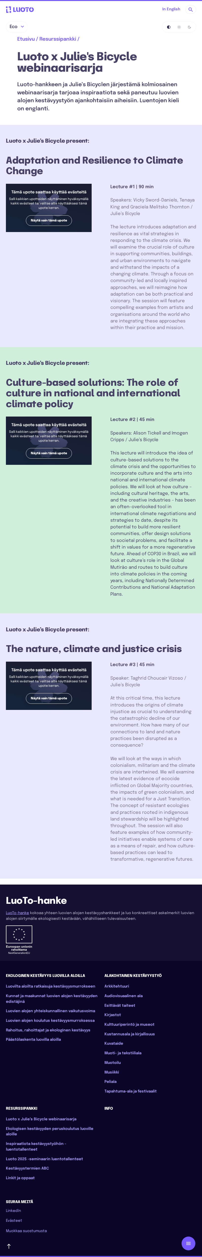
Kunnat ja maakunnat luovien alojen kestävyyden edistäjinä (52, 999)
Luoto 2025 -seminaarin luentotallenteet (44, 1159)
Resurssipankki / (59, 39)
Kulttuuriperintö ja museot (129, 1025)
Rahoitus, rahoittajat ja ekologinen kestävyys (48, 1030)
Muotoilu (112, 1063)
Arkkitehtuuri (116, 987)
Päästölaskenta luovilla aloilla (33, 1040)
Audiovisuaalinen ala (123, 996)
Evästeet (14, 1221)
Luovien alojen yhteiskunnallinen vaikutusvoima (50, 1011)
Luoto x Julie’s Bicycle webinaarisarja (41, 1119)
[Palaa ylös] (101, 1246)
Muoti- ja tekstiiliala (122, 1053)
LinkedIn (13, 1211)
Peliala (110, 1082)
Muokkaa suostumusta (26, 1231)
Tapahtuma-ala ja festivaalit (130, 1091)
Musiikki (111, 1072)
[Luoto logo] (20, 9)
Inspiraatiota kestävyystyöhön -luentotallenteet (36, 1147)
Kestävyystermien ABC (27, 1169)
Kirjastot (112, 1015)
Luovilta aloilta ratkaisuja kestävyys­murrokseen (50, 987)
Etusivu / (27, 39)
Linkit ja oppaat (20, 1178)
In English (171, 9)
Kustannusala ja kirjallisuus (129, 1034)
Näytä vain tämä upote (49, 220)
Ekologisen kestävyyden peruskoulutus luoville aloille (49, 1132)
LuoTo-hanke (17, 913)
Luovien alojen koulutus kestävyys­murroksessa (50, 1021)
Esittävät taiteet (119, 1006)
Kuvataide (113, 1044)
